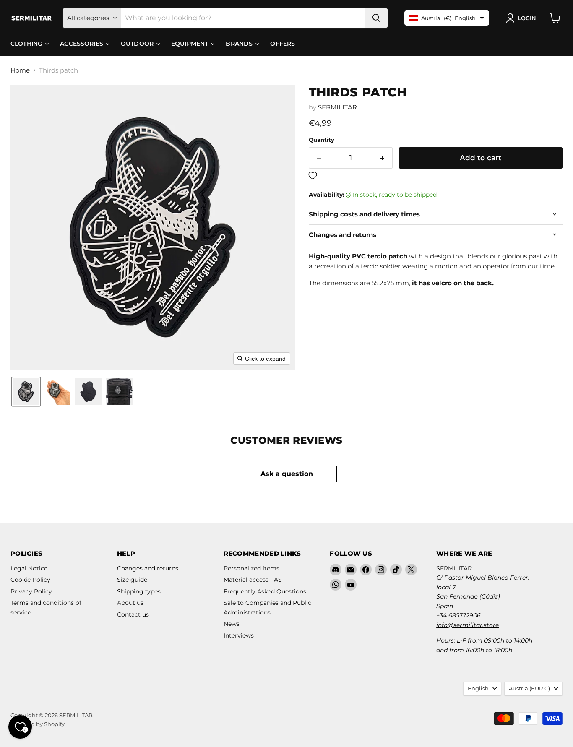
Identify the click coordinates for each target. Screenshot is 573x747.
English (478, 688)
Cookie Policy (30, 579)
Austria (529, 688)
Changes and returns (147, 568)
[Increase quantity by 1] (382, 158)
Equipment (190, 43)
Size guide (132, 579)
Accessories (82, 43)
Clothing (27, 43)
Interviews (239, 635)
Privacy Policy (31, 591)
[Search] (376, 18)
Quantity (321, 140)
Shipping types (139, 591)
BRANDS (240, 43)
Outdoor (138, 43)
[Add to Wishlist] (436, 176)
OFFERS (282, 43)
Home (20, 70)
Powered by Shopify (37, 724)
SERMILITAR (337, 107)
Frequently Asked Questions (265, 591)
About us (130, 602)
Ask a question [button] (286, 474)
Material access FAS (253, 579)
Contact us (133, 614)
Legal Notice (28, 568)
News (232, 623)
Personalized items (251, 568)
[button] (522, 18)
